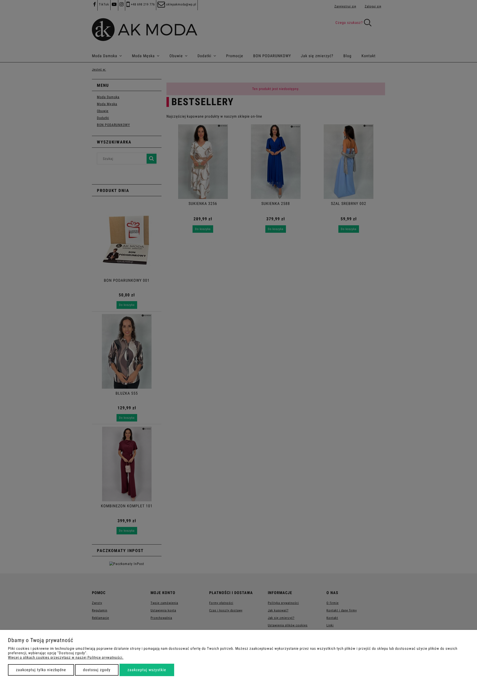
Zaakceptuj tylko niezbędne (41, 669)
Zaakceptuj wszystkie (146, 669)
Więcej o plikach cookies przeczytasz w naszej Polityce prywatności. (65, 657)
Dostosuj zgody (97, 669)
